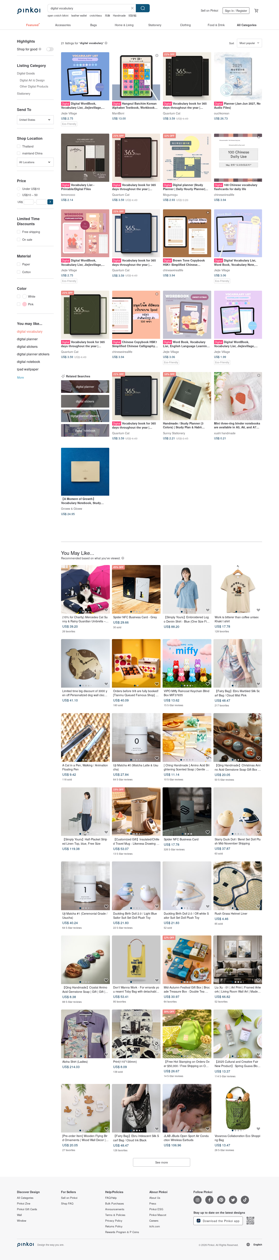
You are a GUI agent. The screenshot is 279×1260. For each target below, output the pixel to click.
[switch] (35, 49)
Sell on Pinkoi (209, 10)
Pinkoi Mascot (157, 1214)
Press (152, 1203)
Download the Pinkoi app (221, 1221)
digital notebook (28, 361)
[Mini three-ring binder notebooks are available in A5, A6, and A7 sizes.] (238, 396)
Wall (19, 1214)
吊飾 (107, 15)
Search (143, 8)
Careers (153, 1220)
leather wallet (79, 15)
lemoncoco (68, 194)
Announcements (114, 1209)
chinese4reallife (224, 194)
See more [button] (161, 1162)
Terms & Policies (115, 1214)
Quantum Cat (171, 113)
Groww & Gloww (71, 508)
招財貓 (132, 15)
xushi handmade (224, 433)
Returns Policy (114, 1226)
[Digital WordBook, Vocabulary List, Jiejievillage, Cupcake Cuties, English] (85, 233)
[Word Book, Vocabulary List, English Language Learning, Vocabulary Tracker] (187, 315)
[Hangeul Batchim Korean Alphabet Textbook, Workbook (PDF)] (136, 76)
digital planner (27, 339)
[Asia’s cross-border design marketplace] (28, 10)
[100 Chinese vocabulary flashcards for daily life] (238, 158)
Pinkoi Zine (23, 1203)
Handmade (119, 15)
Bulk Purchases (114, 1203)
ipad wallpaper (27, 369)
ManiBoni (118, 113)
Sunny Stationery (174, 433)
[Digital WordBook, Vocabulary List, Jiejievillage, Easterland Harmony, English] (238, 315)
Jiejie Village (69, 113)
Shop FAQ (67, 1203)
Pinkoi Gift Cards (27, 1209)
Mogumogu (170, 194)
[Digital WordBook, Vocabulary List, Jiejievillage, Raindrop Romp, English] (85, 76)
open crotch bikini (58, 15)
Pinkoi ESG (156, 1209)
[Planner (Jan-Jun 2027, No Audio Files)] (238, 76)
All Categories (25, 1197)
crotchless (96, 15)
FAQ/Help (111, 1197)
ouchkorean (221, 113)
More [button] (20, 377)
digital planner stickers (33, 354)
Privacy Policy (113, 1220)
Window (21, 1220)
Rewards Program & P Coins (122, 1232)
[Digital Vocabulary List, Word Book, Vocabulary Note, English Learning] (238, 233)
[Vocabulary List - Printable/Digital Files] (85, 158)
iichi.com (154, 1226)
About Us (154, 1197)
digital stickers (27, 346)
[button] (50, 201)
